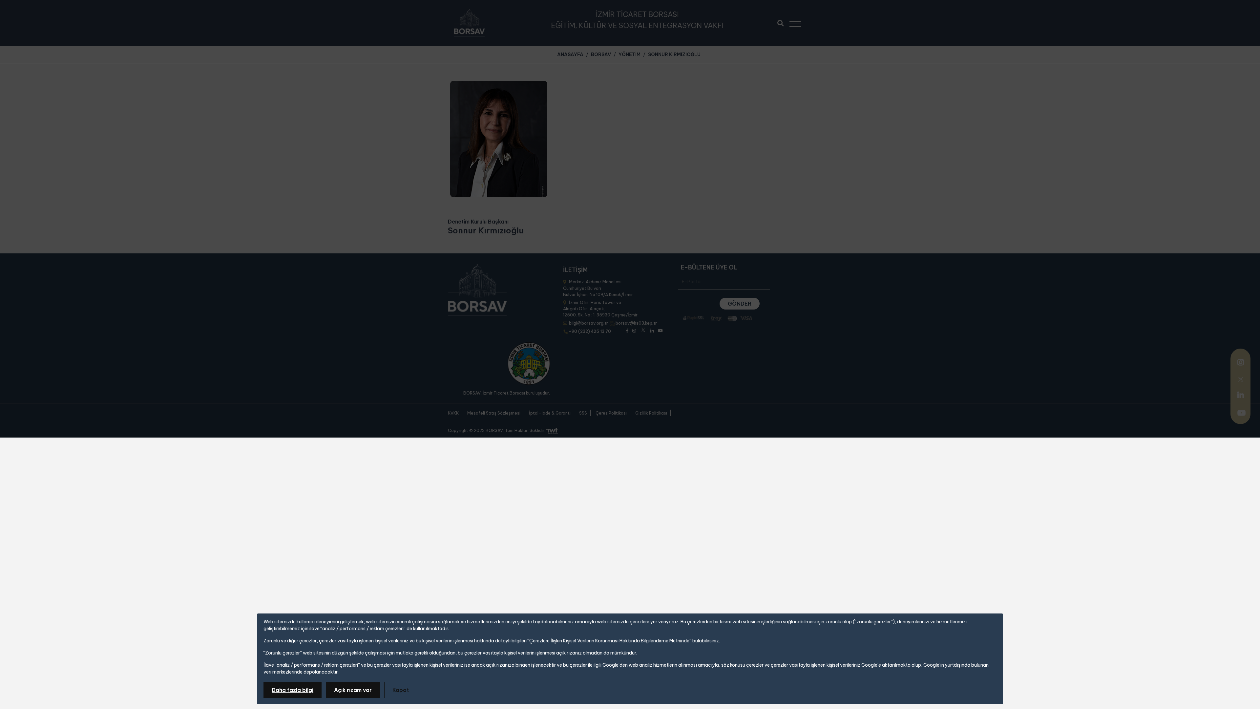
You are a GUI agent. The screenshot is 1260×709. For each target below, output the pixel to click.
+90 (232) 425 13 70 (590, 331)
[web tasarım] (552, 431)
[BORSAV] (469, 23)
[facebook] (627, 330)
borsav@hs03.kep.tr (636, 323)
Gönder (739, 303)
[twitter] (1241, 378)
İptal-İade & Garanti (550, 413)
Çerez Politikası (611, 413)
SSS (583, 413)
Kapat (400, 690)
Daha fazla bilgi (292, 690)
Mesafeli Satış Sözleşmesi (493, 413)
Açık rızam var (353, 690)
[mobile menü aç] (798, 21)
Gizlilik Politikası (651, 413)
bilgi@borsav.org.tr (588, 323)
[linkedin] (1241, 394)
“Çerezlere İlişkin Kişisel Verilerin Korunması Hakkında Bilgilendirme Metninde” (609, 641)
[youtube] (1241, 413)
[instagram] (1240, 363)
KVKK (453, 413)
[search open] (780, 23)
